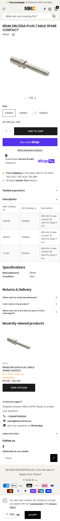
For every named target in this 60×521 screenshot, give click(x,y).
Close (30, 434)
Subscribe (53, 458)
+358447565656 (16, 416)
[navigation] (35, 98)
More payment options (30, 150)
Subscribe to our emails (15, 451)
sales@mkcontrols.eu (19, 421)
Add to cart (36, 131)
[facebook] (3, 446)
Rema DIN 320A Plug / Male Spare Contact (19, 369)
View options (19, 387)
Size (5, 106)
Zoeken (53, 16)
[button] (11, 128)
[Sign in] (49, 9)
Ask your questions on (25, 425)
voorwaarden (37, 503)
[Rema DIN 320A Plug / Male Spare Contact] (19, 343)
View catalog (4, 9)
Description (9, 199)
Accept (32, 514)
